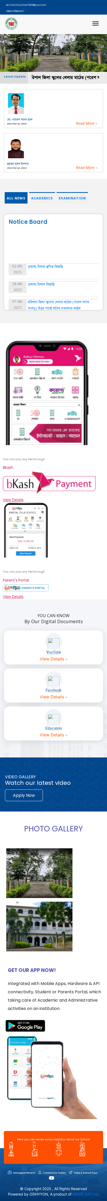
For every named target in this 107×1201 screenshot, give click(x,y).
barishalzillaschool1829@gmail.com (26, 5)
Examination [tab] (72, 198)
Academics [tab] (42, 198)
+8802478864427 (15, 11)
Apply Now (24, 795)
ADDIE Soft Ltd (85, 1194)
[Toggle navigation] (95, 24)
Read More (86, 123)
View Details (13, 499)
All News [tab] (16, 198)
